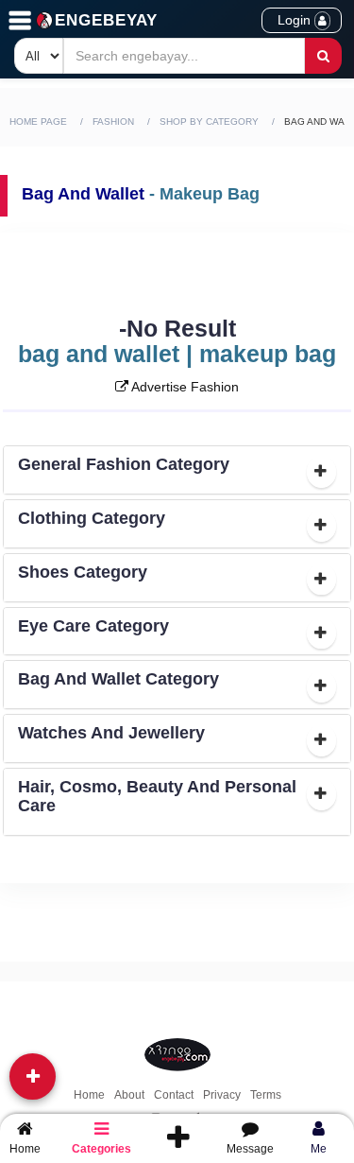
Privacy (222, 1095)
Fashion (113, 121)
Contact (174, 1095)
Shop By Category (209, 121)
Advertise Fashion (183, 386)
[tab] (177, 470)
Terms (265, 1095)
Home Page (38, 121)
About (129, 1095)
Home (89, 1095)
